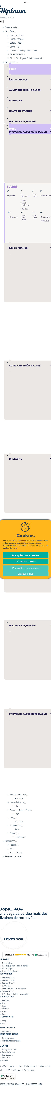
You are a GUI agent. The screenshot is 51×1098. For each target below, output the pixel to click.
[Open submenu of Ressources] (16, 841)
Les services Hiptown (10, 971)
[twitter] (2, 1046)
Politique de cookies (15, 1084)
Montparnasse (46, 196)
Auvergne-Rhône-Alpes (24, 420)
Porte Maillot (35, 217)
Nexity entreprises (9, 1049)
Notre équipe (7, 968)
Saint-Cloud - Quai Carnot (10, 352)
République (12, 786)
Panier (22, 786)
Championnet (45, 217)
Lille (9, 601)
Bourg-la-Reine (11, 328)
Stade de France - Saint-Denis (24, 326)
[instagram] (5, 1046)
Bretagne (16, 517)
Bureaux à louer (8, 978)
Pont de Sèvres (10, 345)
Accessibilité (36, 1084)
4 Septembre (25, 196)
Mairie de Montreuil (24, 320)
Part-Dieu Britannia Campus (23, 438)
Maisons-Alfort (37, 319)
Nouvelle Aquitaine (26, 683)
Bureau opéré (7, 1055)
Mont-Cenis (45, 221)
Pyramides (11, 196)
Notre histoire (7, 963)
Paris (12, 187)
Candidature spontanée (11, 1041)
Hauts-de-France (23, 596)
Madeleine (25, 209)
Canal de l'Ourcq (24, 315)
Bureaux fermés (8, 983)
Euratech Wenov (13, 615)
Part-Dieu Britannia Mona (23, 445)
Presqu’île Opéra (11, 449)
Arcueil (36, 315)
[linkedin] (7, 1046)
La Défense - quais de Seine (11, 335)
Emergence (23, 698)
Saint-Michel (35, 196)
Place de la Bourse (11, 706)
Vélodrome (44, 791)
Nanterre (11, 342)
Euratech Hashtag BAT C (14, 610)
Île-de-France (20, 306)
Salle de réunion (8, 991)
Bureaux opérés (8, 980)
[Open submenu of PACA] (16, 818)
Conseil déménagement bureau (14, 988)
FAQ (3, 1023)
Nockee (5, 1060)
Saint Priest (45, 438)
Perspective (23, 701)
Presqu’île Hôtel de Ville (11, 443)
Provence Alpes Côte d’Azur (27, 769)
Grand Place (26, 610)
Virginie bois (29, 1070)
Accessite (6, 1058)
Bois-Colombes (11, 315)
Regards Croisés (8, 1052)
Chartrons (11, 702)
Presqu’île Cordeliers (11, 437)
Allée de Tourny (10, 697)
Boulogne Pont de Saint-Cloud (11, 321)
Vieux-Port (11, 790)
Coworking (6, 986)
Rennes (5, 1014)
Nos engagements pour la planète (15, 966)
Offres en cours (8, 1038)
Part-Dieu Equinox (23, 451)
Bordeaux (11, 688)
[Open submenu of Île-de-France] (22, 826)
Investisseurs (7, 1031)
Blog (4, 1021)
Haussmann (14, 217)
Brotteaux (34, 438)
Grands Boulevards (25, 204)
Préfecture (34, 786)
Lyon (9, 428)
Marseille (11, 777)
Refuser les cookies (25, 561)
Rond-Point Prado (45, 786)
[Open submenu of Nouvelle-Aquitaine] (27, 795)
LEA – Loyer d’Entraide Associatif (15, 994)
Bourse (24, 200)
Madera (35, 698)
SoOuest (11, 358)
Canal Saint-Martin (24, 218)
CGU (28, 1084)
